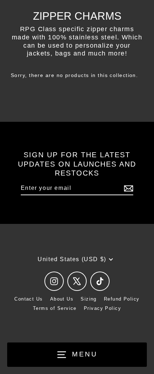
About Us (62, 299)
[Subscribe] (127, 189)
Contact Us (28, 299)
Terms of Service (55, 308)
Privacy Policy (102, 308)
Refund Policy (122, 299)
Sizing (89, 299)
